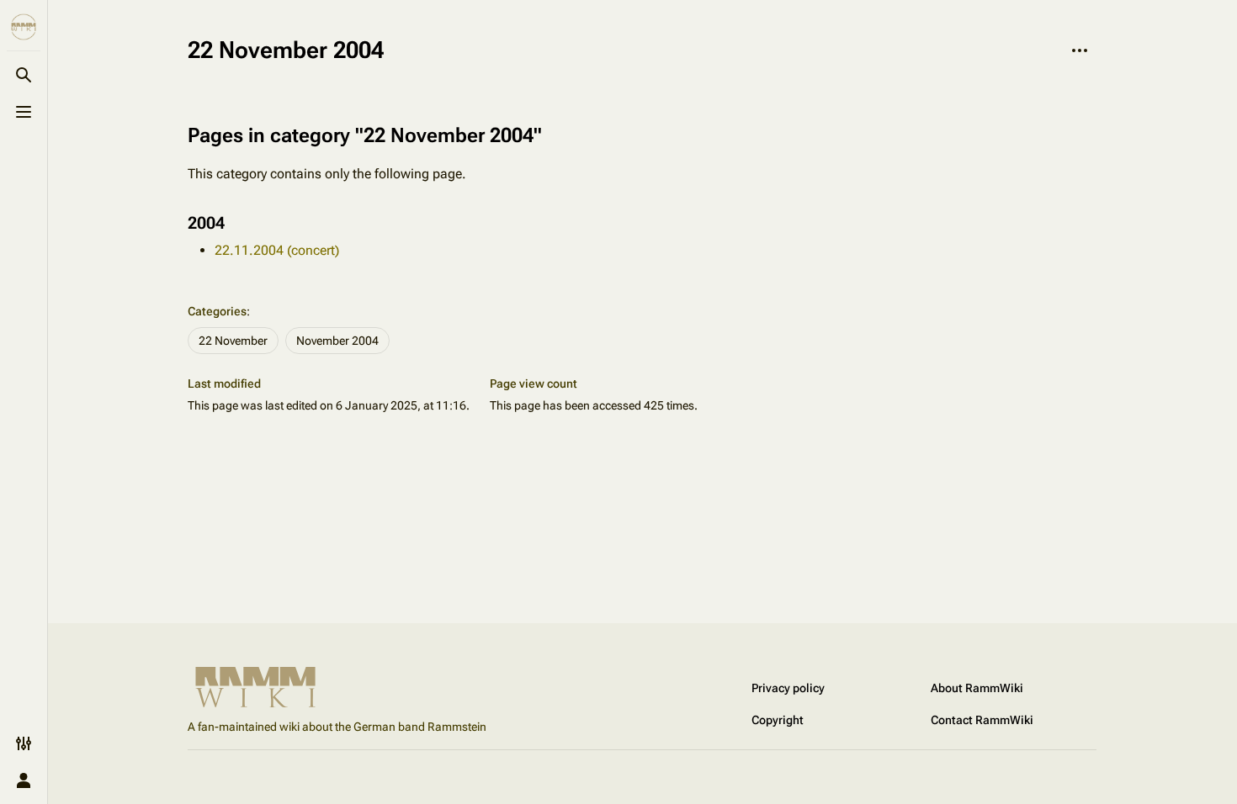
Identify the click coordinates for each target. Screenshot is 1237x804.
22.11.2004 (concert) (277, 250)
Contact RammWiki (982, 720)
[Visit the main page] (23, 27)
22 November (233, 340)
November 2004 (337, 340)
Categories (217, 311)
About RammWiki (977, 688)
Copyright (777, 720)
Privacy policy (788, 688)
